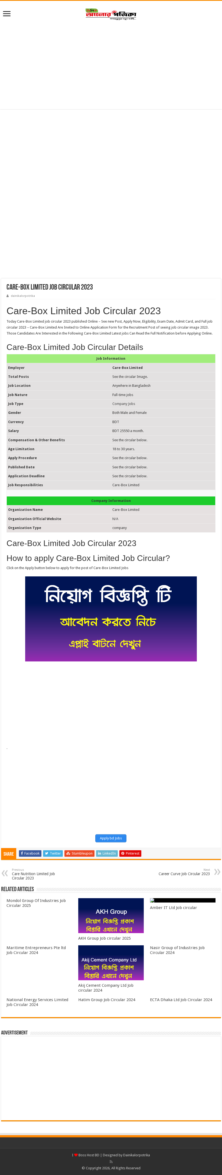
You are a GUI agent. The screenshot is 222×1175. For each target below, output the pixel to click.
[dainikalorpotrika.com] (111, 13)
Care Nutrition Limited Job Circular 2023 (33, 874)
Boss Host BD (88, 1155)
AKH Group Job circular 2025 (104, 938)
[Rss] (111, 1161)
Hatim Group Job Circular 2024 (106, 999)
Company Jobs (123, 404)
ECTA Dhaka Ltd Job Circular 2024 (181, 999)
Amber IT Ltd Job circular (173, 907)
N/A (115, 519)
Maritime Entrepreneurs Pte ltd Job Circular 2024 (36, 950)
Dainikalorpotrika (136, 1155)
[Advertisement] (111, 66)
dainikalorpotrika (23, 296)
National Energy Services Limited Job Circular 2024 (37, 1002)
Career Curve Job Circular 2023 (184, 872)
